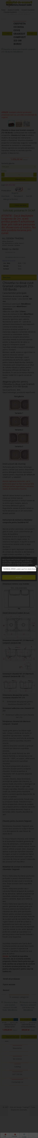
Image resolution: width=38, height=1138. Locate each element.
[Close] (36, 566)
